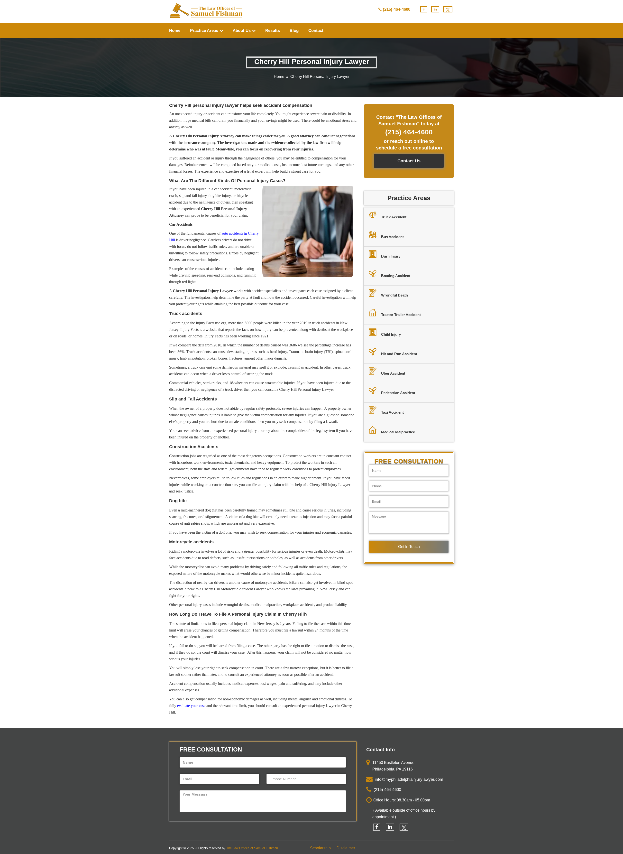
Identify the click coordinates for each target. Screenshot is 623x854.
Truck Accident (393, 217)
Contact (315, 30)
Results (272, 30)
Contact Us (409, 160)
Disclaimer (346, 848)
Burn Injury (390, 256)
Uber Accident (393, 373)
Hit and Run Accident (399, 354)
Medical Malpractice (398, 432)
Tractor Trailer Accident (401, 315)
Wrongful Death (394, 295)
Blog (294, 30)
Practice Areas (204, 30)
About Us (242, 30)
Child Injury (391, 334)
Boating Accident (395, 276)
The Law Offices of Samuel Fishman (252, 848)
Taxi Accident (392, 412)
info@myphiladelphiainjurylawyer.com (407, 779)
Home (174, 30)
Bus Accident (392, 237)
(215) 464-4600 (396, 9)
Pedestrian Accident (398, 393)
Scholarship (320, 848)
